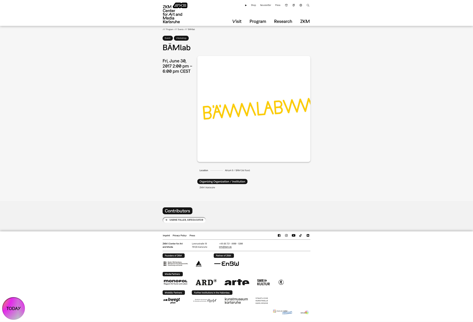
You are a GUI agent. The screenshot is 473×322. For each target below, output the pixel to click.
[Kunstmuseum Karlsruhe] (236, 301)
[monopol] (175, 282)
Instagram (286, 236)
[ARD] (206, 282)
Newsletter (265, 5)
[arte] (237, 282)
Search (307, 5)
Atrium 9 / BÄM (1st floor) (237, 170)
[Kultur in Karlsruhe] (281, 282)
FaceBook (279, 236)
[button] (253, 109)
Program (258, 21)
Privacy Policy (180, 235)
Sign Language (293, 5)
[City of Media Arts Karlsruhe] (305, 312)
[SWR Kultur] (263, 282)
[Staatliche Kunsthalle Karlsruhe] (262, 301)
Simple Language (286, 5)
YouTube (293, 236)
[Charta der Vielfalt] (282, 312)
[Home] (179, 13)
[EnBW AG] (226, 264)
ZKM (305, 21)
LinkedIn (307, 236)
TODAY (13, 308)
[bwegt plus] (171, 301)
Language (300, 5)
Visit (237, 21)
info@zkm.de (225, 247)
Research (283, 21)
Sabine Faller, (186, 220)
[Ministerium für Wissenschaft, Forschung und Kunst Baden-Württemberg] (175, 263)
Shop (253, 5)
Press (277, 5)
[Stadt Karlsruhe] (199, 264)
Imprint (166, 235)
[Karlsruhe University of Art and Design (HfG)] (204, 300)
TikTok (300, 236)
